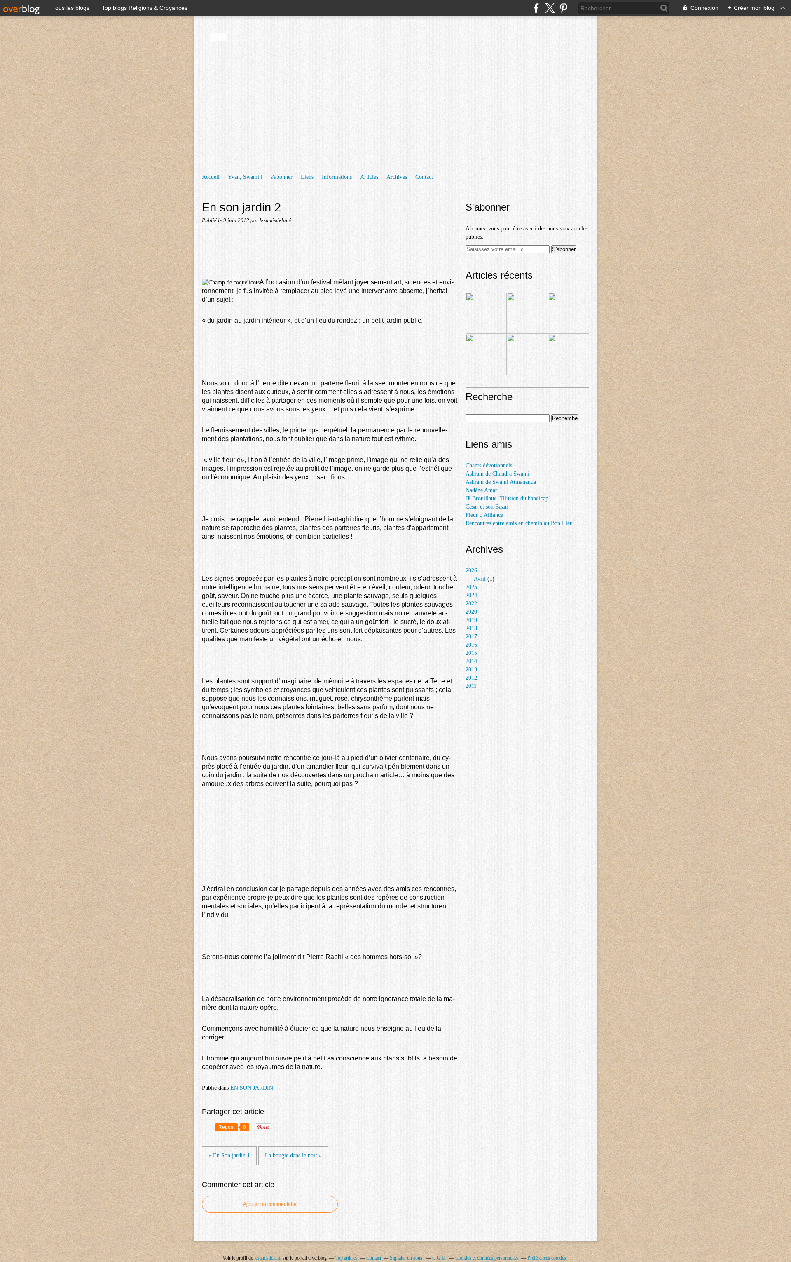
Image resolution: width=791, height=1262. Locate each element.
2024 (471, 595)
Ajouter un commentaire (270, 1204)
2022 (471, 604)
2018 (471, 628)
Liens (307, 177)
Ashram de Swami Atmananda (501, 482)
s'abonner (282, 177)
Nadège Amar (481, 490)
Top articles (346, 1258)
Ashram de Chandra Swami (497, 474)
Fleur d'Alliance (484, 515)
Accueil (211, 177)
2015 (471, 653)
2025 (471, 587)
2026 (471, 571)
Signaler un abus (407, 1258)
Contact (424, 177)
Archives (396, 177)
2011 (471, 686)
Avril (480, 579)
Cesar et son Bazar (487, 507)
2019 (471, 620)
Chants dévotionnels (489, 465)
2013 (471, 669)
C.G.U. (439, 1258)
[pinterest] (563, 8)
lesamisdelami (267, 1258)
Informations (337, 177)
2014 (471, 661)
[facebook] (536, 8)
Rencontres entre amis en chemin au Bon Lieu (519, 523)
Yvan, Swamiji (245, 177)
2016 (471, 645)
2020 (471, 612)
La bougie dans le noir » (293, 1155)
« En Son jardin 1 (229, 1155)
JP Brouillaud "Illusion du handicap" (508, 498)
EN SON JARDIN (251, 1088)
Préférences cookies (546, 1258)
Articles (369, 177)
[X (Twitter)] (550, 8)
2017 (471, 636)
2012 (471, 678)
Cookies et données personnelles (487, 1258)
